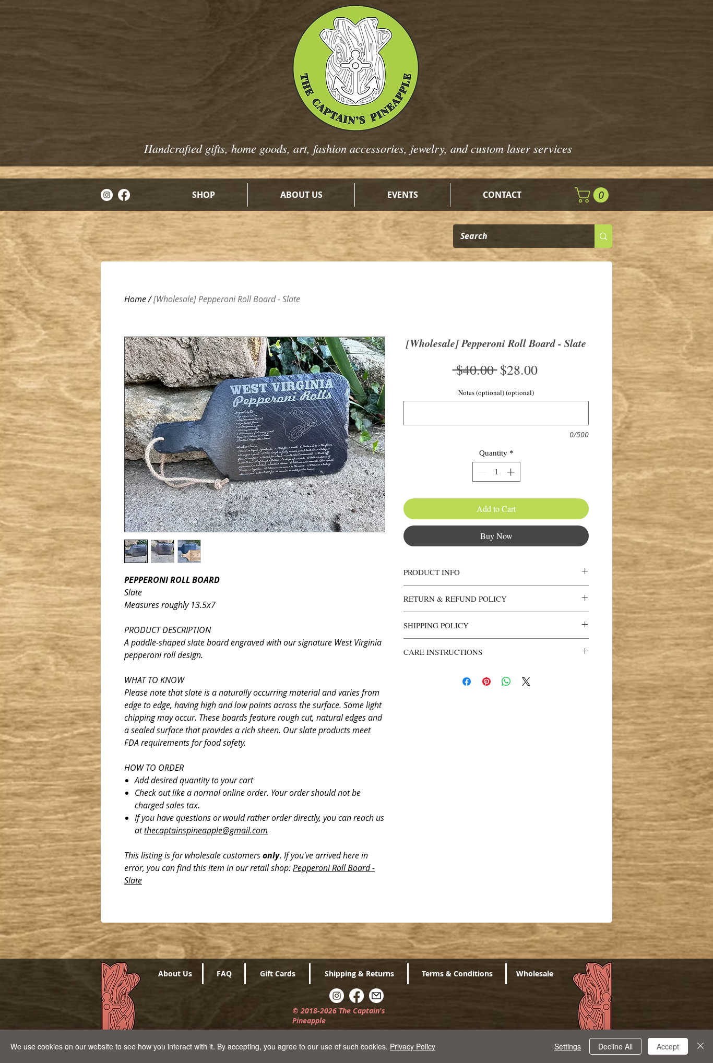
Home (135, 299)
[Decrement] (481, 472)
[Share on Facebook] (466, 681)
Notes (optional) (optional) (496, 392)
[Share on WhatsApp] (506, 681)
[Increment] (512, 472)
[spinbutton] (496, 472)
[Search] (603, 236)
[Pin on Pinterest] (486, 681)
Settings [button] (567, 1046)
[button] (593, 194)
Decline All (615, 1046)
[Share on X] (526, 681)
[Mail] (376, 995)
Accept (668, 1046)
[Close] (700, 1046)
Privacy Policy (412, 1046)
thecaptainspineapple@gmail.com (206, 830)
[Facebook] (124, 195)
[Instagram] (107, 195)
